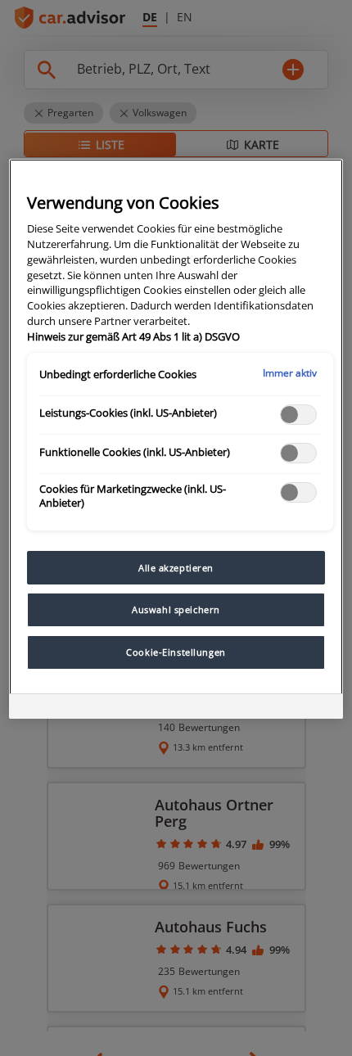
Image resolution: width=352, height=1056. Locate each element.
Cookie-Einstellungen (175, 652)
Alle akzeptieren (176, 568)
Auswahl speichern (176, 609)
